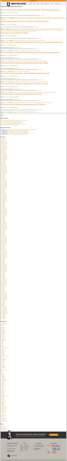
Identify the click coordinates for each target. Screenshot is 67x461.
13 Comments (48, 102)
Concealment (4, 338)
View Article (42, 15)
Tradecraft (3, 416)
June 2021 (3, 150)
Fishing (3, 352)
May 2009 (3, 317)
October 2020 (4, 157)
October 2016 (4, 213)
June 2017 (3, 204)
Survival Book (33, 40)
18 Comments (45, 61)
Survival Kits (6, 50)
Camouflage (4, 330)
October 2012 (4, 269)
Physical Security (5, 395)
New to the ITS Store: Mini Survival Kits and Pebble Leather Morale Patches (30, 10)
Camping (3, 331)
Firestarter (22, 17)
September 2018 (4, 186)
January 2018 (4, 196)
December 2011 (4, 281)
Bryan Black (14, 24)
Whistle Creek (43, 102)
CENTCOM (3, 332)
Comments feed (4, 428)
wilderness (2, 18)
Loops (3, 381)
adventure (14, 17)
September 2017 (4, 200)
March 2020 (4, 165)
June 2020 (3, 162)
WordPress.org (4, 429)
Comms (3, 337)
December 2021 (4, 147)
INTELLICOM (4, 366)
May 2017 (3, 205)
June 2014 (3, 246)
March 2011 (3, 291)
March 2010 (4, 305)
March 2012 (4, 277)
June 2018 (3, 190)
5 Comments (37, 50)
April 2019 (3, 178)
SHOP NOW (54, 434)
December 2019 (4, 169)
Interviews (3, 367)
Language (3, 375)
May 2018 (3, 191)
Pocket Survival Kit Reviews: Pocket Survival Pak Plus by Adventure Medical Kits (32, 42)
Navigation (3, 387)
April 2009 (3, 318)
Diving (3, 343)
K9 (2, 372)
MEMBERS (56, 3)
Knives (3, 373)
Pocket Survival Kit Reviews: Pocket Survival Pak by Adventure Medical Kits (30, 52)
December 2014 (4, 239)
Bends (3, 326)
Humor (3, 365)
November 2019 (4, 170)
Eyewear (3, 350)
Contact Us (26, 448)
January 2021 (4, 154)
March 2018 (4, 193)
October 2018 (4, 185)
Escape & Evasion (5, 347)
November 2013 (4, 254)
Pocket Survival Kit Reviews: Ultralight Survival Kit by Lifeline (24, 63)
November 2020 (4, 156)
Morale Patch (36, 17)
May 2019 (3, 177)
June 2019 (3, 176)
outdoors (40, 17)
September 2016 (4, 214)
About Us (26, 445)
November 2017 (4, 198)
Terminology (4, 415)
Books (22, 448)
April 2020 (3, 164)
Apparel (3, 325)
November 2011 (4, 282)
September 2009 (5, 312)
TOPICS (38, 3)
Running (3, 400)
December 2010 (4, 295)
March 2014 (4, 249)
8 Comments (3, 19)
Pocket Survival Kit (45, 17)
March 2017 (4, 207)
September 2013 (4, 256)
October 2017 (4, 199)
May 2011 (3, 289)
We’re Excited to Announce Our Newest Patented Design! (11, 122)
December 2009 (4, 309)
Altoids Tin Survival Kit (34, 18)
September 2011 (4, 284)
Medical (3, 382)
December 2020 (4, 155)
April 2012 (3, 276)
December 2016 (4, 211)
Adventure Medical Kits (16, 50)
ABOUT (52, 3)
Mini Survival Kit (30, 17)
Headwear (3, 360)
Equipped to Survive (27, 61)
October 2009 (4, 311)
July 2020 (3, 161)
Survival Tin (40, 18)
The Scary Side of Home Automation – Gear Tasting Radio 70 (18, 130)
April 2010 (3, 304)
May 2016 (3, 219)
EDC (2, 346)
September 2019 (4, 172)
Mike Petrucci (14, 55)
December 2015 (4, 225)
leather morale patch (26, 18)
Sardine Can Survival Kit (32, 92)
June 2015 (3, 232)
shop (11, 18)
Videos (22, 446)
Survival (58, 17)
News (5, 40)
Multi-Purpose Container (55, 18)
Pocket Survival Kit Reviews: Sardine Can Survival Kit (21, 94)
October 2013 (4, 255)
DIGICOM (3, 340)
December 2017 (4, 197)
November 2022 (4, 143)
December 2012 (4, 267)
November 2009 (4, 310)
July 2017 (3, 203)
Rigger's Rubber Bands (53, 17)
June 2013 (3, 260)
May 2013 (3, 261)
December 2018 (4, 183)
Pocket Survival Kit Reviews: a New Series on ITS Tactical (23, 104)
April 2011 (3, 290)
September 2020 (4, 158)
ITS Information (6, 17)
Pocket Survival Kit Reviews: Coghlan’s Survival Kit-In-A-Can (24, 84)
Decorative (3, 339)
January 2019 (4, 182)
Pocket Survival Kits (16, 47)
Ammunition (4, 324)
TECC (3, 414)
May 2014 (3, 247)
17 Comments (53, 92)
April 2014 (3, 248)
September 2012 (4, 270)
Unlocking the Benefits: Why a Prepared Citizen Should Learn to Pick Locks (14, 120)
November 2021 (4, 148)
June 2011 (3, 288)
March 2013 (4, 263)
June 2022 (3, 144)
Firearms (3, 351)
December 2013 (4, 253)
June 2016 (3, 218)
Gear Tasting (4, 358)
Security (3, 401)
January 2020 (4, 168)
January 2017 (4, 210)
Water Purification (63, 18)
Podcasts (22, 447)
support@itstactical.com (11, 448)
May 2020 (3, 163)
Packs (3, 394)
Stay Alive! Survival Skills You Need (14, 33)
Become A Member (37, 448)
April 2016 (3, 220)
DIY (2, 344)
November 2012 (4, 268)
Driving (3, 345)
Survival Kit (62, 17)
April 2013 (3, 262)
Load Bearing (4, 379)
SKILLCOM (3, 403)
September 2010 (4, 298)
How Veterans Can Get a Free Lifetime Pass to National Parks (12, 121)
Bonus (3, 329)
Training (3, 417)
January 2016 (4, 224)
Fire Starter (19, 17)
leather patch (20, 18)
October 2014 (4, 241)
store (17, 18)
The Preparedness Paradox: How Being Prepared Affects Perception (13, 123)
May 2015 (3, 233)
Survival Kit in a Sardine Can (45, 92)
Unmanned (3, 421)
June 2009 (3, 316)
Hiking (3, 361)
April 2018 (3, 192)
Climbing (3, 333)
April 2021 (3, 151)
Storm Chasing (4, 407)
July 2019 (3, 175)
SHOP (34, 3)
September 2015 (4, 228)
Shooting (3, 402)
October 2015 (4, 227)
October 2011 (4, 283)
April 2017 (3, 206)
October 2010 (4, 297)
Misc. (2, 386)
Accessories (4, 323)
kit (27, 17)
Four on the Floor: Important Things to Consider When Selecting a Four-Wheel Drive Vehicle (20, 129)
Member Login (36, 449)
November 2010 (4, 296)
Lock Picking (4, 380)
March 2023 (4, 141)
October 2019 (4, 171)
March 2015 (4, 235)
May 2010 (3, 303)
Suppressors (4, 408)
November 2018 (4, 184)
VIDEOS (42, 3)
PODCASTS (47, 3)
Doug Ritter (22, 50)
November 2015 (4, 226)
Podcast (3, 396)
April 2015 (3, 234)
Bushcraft (13, 18)
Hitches (3, 364)
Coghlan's (13, 92)
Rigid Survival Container (47, 18)
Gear (25, 17)
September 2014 (4, 242)
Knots (3, 374)
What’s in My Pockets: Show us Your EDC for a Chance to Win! (25, 21)
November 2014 (4, 240)
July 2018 (3, 189)
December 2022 (4, 142)
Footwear (3, 354)
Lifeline (13, 71)
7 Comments (28, 71)
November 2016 (4, 212)
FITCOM (3, 353)
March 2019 (4, 179)
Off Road (3, 393)
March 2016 (4, 221)
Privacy (26, 447)
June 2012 (3, 274)
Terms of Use (27, 446)
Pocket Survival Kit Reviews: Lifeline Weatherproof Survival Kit (25, 73)
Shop (21, 445)
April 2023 (3, 140)
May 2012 (3, 275)
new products (7, 18)
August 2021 (4, 149)
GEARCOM (3, 359)
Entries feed (4, 427)
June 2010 (3, 302)
